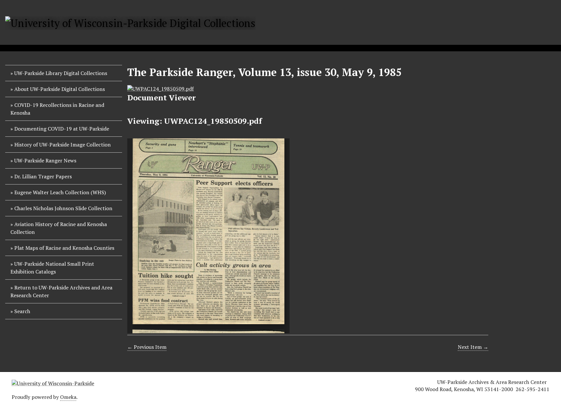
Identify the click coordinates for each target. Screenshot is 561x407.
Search (22, 311)
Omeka (68, 397)
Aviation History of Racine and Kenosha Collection (58, 228)
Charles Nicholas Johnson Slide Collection (63, 208)
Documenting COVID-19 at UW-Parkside (61, 128)
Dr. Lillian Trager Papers (43, 176)
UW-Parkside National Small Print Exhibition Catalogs (52, 267)
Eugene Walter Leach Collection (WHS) (60, 192)
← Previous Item (147, 346)
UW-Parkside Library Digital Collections (60, 73)
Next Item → (473, 346)
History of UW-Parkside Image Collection (62, 144)
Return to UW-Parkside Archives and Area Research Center (61, 291)
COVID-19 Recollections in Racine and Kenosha (57, 108)
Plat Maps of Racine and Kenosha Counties (64, 247)
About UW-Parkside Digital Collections (59, 89)
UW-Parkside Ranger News (45, 160)
